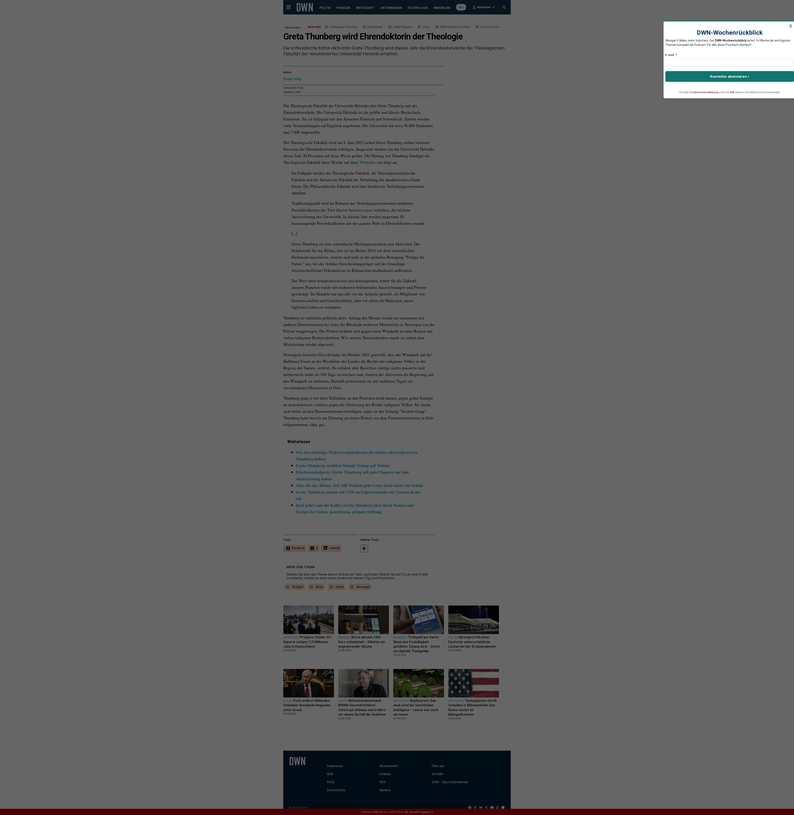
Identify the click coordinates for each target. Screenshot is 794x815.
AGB (732, 92)
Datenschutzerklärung (705, 92)
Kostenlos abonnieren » (729, 76)
